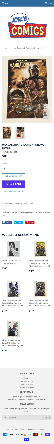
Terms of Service (27, 387)
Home (4, 48)
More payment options (14, 191)
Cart (50, 3)
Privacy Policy (27, 381)
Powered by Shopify (36, 429)
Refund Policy (27, 384)
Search (27, 378)
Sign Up (47, 417)
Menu (7, 3)
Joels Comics (19, 429)
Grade (5, 163)
